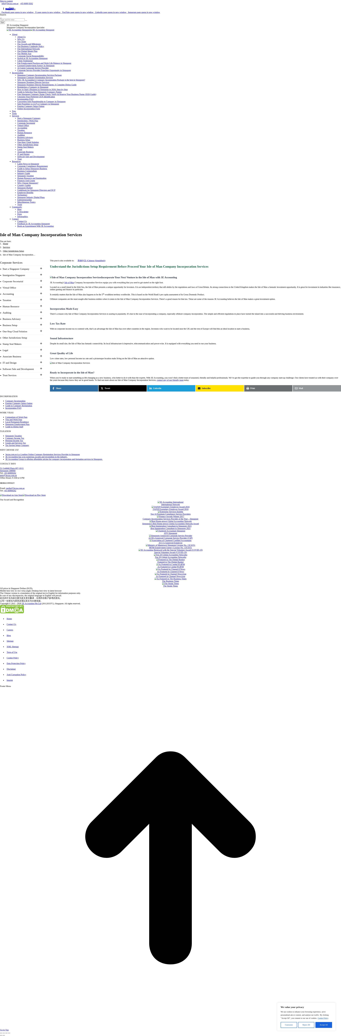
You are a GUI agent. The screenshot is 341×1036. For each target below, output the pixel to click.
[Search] (1, 17)
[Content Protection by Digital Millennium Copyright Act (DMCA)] (12, 613)
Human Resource (11, 306)
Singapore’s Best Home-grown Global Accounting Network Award (170, 524)
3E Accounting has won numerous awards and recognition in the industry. (36, 457)
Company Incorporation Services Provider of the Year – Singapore (170, 519)
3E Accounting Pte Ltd (31, 603)
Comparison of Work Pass (16, 417)
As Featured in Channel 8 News (170, 571)
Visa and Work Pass (13, 419)
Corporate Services (11, 262)
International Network (170, 504)
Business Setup (10, 325)
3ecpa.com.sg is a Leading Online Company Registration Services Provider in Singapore (42, 454)
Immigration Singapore (14, 275)
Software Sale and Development (18, 369)
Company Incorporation (15, 401)
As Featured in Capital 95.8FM (170, 567)
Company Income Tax (14, 438)
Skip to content (6, 1)
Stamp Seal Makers (12, 344)
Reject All (306, 1025)
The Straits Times (170, 586)
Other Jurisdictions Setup (15, 337)
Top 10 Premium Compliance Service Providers (171, 514)
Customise (289, 1025)
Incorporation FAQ (13, 408)
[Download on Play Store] (34, 495)
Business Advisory (12, 319)
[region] (306, 1017)
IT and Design (10, 362)
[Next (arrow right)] (4, 1035)
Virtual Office (9, 287)
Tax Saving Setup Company (17, 445)
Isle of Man (69, 282)
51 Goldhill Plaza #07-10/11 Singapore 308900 (12, 469)
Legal (5, 350)
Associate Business (12, 356)
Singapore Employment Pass (17, 424)
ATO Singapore (170, 533)
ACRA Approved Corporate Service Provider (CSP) (171, 538)
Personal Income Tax (14, 440)
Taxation (7, 300)
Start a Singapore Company (16, 269)
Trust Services (9, 375)
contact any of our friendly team (170, 380)
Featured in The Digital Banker (170, 562)
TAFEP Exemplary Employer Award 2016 (170, 509)
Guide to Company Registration (18, 406)
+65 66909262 (10, 473)
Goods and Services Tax (15, 443)
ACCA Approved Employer (170, 543)
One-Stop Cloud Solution (15, 331)
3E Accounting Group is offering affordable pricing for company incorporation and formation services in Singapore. (54, 459)
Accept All (324, 1025)
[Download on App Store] (11, 495)
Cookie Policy (323, 1018)
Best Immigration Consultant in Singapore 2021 (171, 528)
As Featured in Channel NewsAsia (170, 576)
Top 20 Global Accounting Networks (170, 557)
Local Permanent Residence (17, 422)
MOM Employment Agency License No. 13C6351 (170, 547)
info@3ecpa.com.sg (10, 3)
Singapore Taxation (13, 436)
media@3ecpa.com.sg (15, 488)
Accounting (8, 294)
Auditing (7, 312)
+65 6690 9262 (26, 3)
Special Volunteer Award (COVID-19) (170, 552)
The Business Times (170, 581)
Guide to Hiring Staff (14, 427)
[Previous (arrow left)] (1, 1035)
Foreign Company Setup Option (18, 403)
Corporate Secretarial (13, 281)
